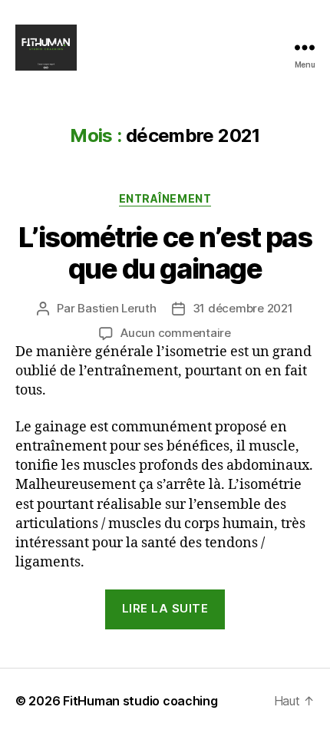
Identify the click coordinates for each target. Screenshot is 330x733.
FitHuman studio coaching (140, 700)
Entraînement (165, 198)
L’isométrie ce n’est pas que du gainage (165, 253)
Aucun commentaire (175, 332)
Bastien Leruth (117, 308)
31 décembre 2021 (243, 308)
